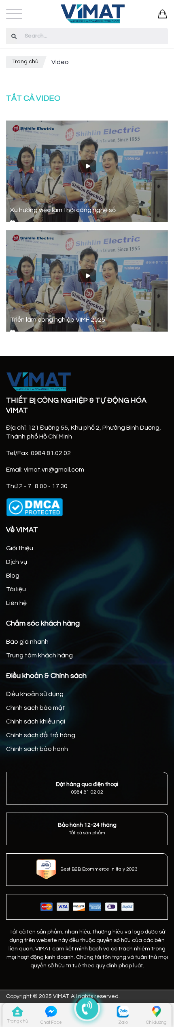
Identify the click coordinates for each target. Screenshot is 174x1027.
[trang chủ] (17, 1013)
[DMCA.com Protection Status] (34, 507)
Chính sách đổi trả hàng (40, 735)
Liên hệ (16, 603)
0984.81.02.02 (87, 792)
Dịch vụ (16, 562)
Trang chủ (25, 61)
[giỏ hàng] (162, 13)
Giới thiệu (19, 548)
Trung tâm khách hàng (39, 655)
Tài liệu (16, 589)
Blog (12, 575)
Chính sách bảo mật (35, 708)
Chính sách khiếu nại (35, 721)
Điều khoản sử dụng (35, 694)
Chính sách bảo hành (37, 749)
